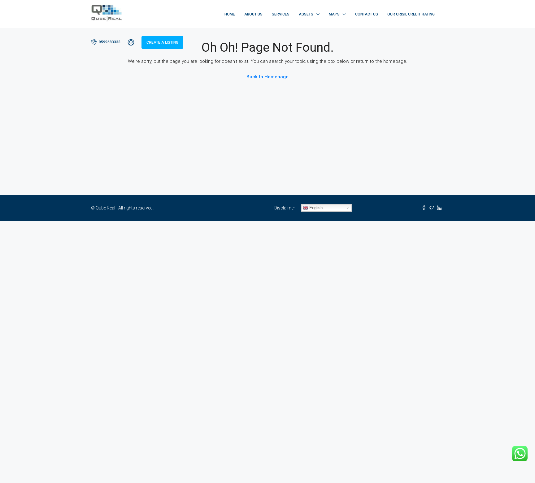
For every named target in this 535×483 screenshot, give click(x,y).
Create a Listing (162, 42)
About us (253, 14)
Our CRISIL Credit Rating (411, 14)
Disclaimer (284, 207)
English (315, 207)
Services (280, 14)
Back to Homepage (267, 77)
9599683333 (109, 42)
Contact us (366, 14)
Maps (334, 14)
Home (229, 14)
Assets (306, 14)
